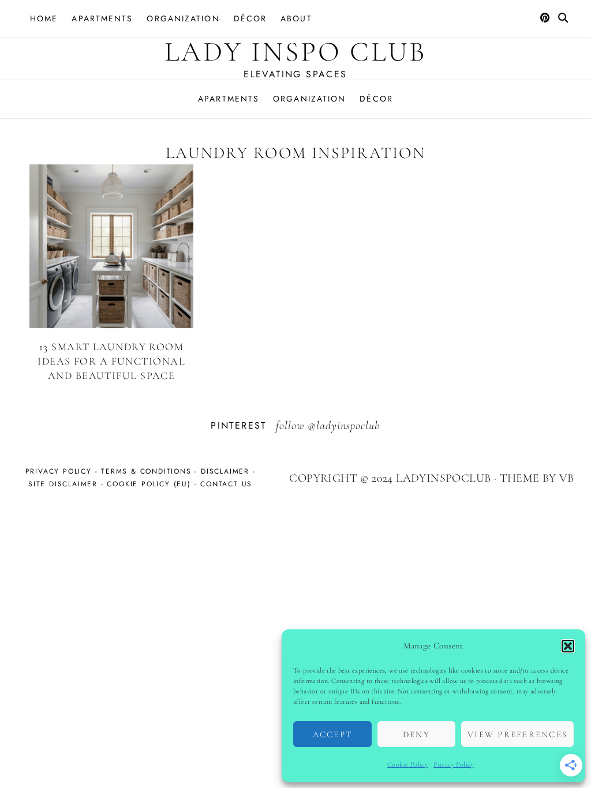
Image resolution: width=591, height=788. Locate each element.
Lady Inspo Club (295, 52)
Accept (333, 734)
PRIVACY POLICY (58, 471)
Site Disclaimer (63, 484)
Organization (183, 18)
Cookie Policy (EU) (148, 484)
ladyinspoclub (348, 426)
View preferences (517, 734)
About (296, 18)
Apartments (102, 18)
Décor (250, 18)
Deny (416, 734)
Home (44, 18)
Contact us (226, 484)
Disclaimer (225, 471)
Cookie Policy (407, 764)
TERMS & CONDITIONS (146, 471)
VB (566, 478)
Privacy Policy (453, 764)
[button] (568, 646)
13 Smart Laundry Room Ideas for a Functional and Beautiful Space (111, 361)
